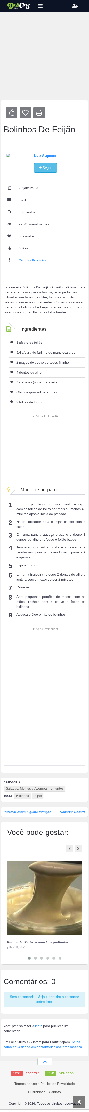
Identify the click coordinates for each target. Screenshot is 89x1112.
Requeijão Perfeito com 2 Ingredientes (38, 942)
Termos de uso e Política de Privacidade (44, 1084)
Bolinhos (22, 796)
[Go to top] (44, 1061)
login (38, 1026)
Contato (55, 1092)
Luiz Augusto (45, 156)
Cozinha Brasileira (32, 260)
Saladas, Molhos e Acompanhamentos (35, 788)
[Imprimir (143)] (39, 112)
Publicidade (37, 1092)
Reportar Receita (72, 812)
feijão (38, 796)
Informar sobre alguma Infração (27, 812)
